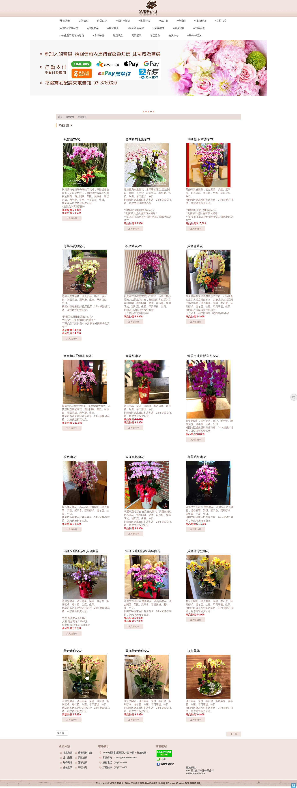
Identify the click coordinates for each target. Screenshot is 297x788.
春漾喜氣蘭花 (134, 457)
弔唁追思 (82, 767)
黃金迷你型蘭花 (198, 551)
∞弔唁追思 (199, 28)
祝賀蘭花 (193, 651)
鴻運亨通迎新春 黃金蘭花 (81, 551)
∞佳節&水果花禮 (69, 28)
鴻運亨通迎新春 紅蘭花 (203, 356)
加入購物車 (71, 218)
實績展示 (136, 35)
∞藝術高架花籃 (135, 28)
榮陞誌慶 (82, 757)
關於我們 (65, 20)
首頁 (60, 117)
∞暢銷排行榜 (123, 20)
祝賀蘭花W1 (133, 246)
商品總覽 (70, 117)
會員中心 (174, 35)
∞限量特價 (144, 20)
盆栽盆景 (67, 767)
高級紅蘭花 (133, 356)
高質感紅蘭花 (196, 457)
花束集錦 (67, 752)
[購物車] (294, 397)
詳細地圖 (141, 752)
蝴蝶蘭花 (67, 762)
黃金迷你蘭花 (73, 651)
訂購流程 (83, 20)
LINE (163, 759)
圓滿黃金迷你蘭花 (137, 651)
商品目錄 (102, 20)
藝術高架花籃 (85, 752)
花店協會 (155, 35)
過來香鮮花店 (167, 764)
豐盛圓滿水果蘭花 (137, 139)
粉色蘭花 (70, 457)
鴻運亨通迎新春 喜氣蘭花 (142, 551)
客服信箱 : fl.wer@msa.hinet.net (120, 757)
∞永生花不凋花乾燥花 (72, 35)
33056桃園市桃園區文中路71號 (118, 752)
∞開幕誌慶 (179, 28)
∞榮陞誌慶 (158, 28)
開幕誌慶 (82, 762)
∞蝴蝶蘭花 (93, 28)
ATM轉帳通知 (194, 35)
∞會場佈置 (98, 35)
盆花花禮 (67, 757)
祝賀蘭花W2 (72, 139)
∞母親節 (181, 20)
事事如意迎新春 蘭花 (78, 356)
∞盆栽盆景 (113, 28)
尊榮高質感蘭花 (74, 246)
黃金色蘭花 (195, 246)
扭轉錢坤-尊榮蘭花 (200, 139)
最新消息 (118, 35)
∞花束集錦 (200, 20)
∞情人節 (163, 20)
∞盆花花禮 (220, 20)
